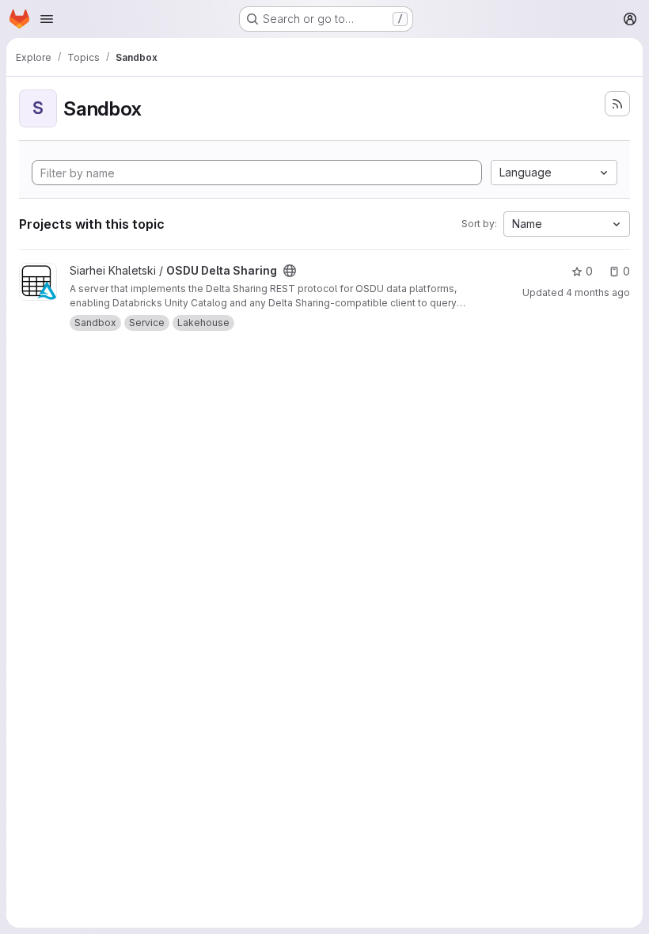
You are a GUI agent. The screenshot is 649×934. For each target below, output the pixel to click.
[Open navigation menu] (46, 19)
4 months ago (598, 292)
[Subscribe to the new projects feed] (617, 103)
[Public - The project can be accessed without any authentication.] (289, 270)
